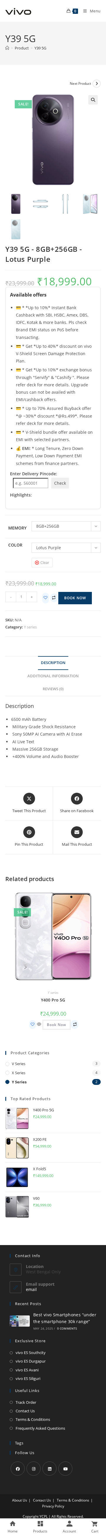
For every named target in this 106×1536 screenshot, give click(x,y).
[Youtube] (65, 1468)
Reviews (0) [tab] (53, 688)
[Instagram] (33, 1468)
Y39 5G (40, 48)
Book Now (75, 597)
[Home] (7, 48)
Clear (44, 562)
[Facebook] (18, 1468)
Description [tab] (53, 662)
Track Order (26, 1402)
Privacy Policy (53, 1506)
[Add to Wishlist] (45, 597)
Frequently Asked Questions (40, 1428)
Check (60, 483)
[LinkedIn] (49, 1468)
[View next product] (96, 84)
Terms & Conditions (33, 1419)
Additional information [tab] (53, 675)
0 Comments (67, 1328)
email (31, 1289)
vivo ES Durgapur (31, 1361)
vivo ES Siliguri (28, 1378)
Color (15, 545)
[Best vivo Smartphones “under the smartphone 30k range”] (20, 1321)
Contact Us (25, 1410)
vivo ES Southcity (31, 1352)
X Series (18, 1072)
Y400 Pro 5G (53, 1000)
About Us (19, 1500)
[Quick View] (39, 1024)
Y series (30, 627)
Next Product (80, 83)
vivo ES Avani (27, 1370)
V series (18, 1063)
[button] (93, 100)
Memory (17, 528)
